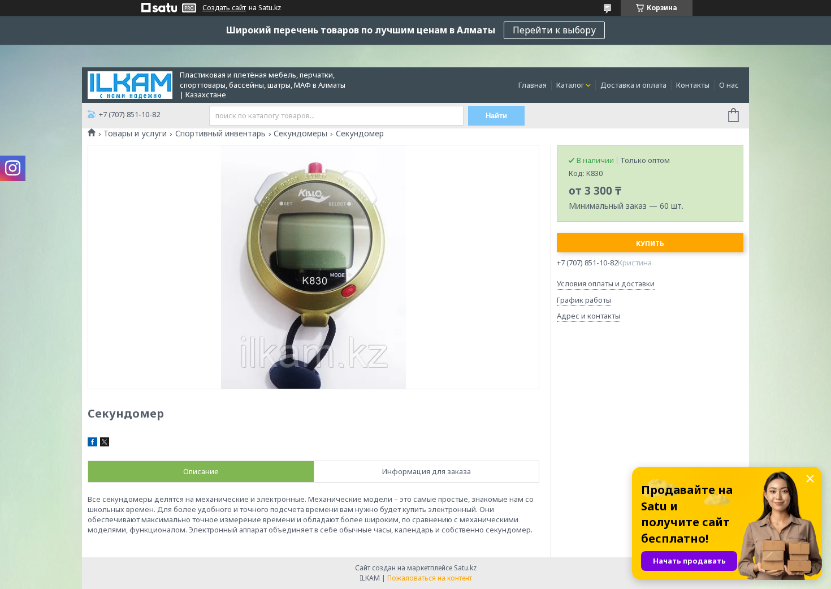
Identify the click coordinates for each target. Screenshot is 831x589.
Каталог (570, 85)
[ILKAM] (130, 84)
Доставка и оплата (633, 85)
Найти (496, 115)
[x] (104, 443)
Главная (532, 85)
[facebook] (92, 443)
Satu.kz (465, 568)
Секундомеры (300, 133)
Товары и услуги (135, 133)
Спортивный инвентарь (220, 133)
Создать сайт (224, 8)
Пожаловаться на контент (429, 578)
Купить (650, 243)
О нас (729, 85)
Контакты (692, 85)
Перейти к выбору (554, 30)
